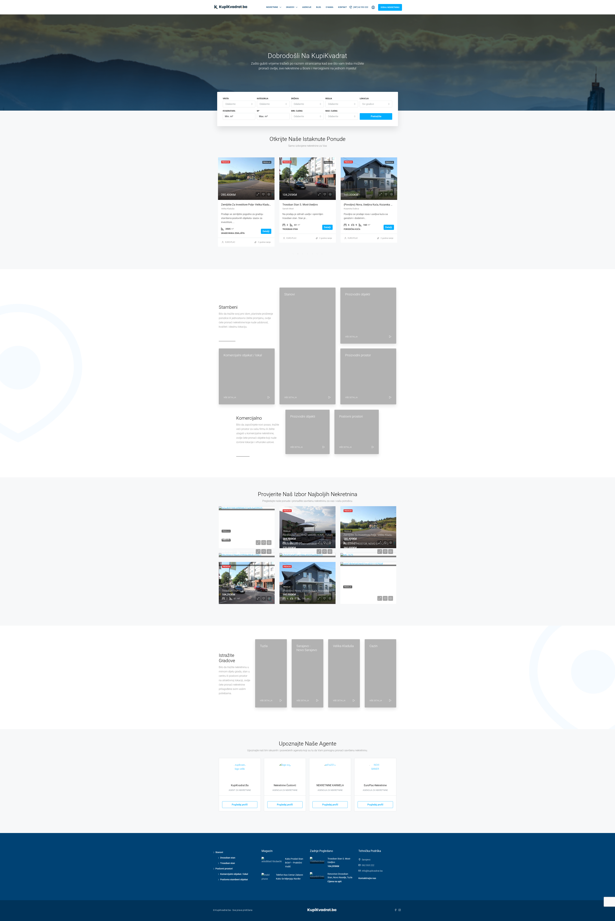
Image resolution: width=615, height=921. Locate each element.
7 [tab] (322, 253)
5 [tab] (312, 253)
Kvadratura (229, 111)
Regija (328, 98)
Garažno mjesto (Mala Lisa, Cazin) (363, 590)
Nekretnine (272, 7)
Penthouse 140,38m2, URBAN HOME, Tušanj (308, 534)
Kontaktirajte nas (367, 878)
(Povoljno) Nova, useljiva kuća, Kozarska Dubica (310, 204)
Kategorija (262, 98)
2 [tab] (297, 253)
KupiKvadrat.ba (240, 785)
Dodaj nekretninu (390, 7)
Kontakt (342, 7)
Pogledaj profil (240, 804)
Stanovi (219, 852)
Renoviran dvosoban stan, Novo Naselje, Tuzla (248, 534)
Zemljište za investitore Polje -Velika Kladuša (369, 534)
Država (295, 98)
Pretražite (376, 116)
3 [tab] (302, 253)
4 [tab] (307, 253)
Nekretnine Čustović (285, 785)
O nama (329, 7)
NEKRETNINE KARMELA (330, 785)
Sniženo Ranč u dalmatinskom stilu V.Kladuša (309, 543)
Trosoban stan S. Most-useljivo (239, 204)
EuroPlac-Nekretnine (375, 785)
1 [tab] (293, 253)
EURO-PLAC (230, 238)
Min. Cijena (297, 111)
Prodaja (226, 531)
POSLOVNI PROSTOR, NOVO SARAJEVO (366, 543)
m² (258, 111)
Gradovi (290, 7)
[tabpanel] (246, 200)
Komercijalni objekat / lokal (234, 874)
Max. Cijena (331, 111)
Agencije (306, 7)
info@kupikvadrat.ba (372, 871)
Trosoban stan (227, 863)
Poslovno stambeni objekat (234, 879)
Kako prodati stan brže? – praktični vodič (294, 863)
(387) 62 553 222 (360, 7)
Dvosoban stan (227, 857)
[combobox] (239, 104)
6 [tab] (317, 253)
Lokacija (364, 98)
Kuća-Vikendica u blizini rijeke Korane (244, 543)
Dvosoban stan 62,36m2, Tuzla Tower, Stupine (370, 204)
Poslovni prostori (224, 868)
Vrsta (226, 98)
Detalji (266, 227)
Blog (318, 7)
